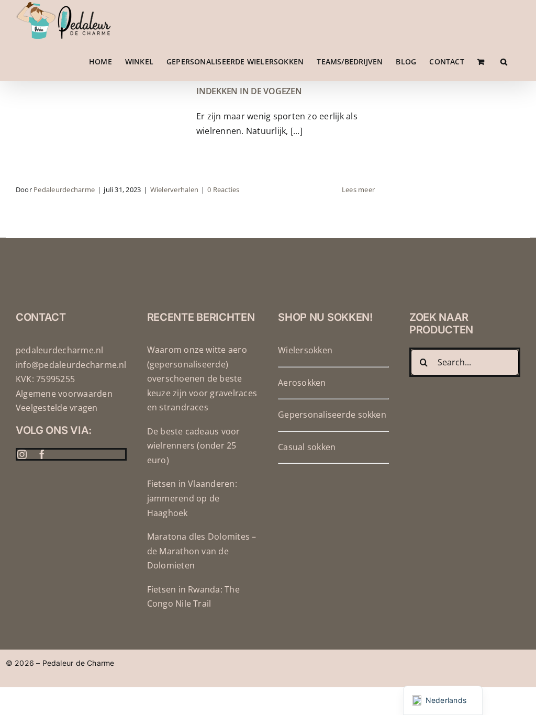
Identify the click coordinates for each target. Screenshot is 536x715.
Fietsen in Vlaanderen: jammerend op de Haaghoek (192, 498)
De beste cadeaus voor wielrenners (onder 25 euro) (193, 446)
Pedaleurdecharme (64, 189)
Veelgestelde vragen (57, 408)
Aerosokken (302, 382)
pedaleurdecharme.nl (60, 350)
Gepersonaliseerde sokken (332, 414)
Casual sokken (307, 447)
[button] (503, 61)
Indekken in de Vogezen (249, 91)
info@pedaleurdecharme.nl (71, 365)
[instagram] (22, 454)
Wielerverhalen (174, 189)
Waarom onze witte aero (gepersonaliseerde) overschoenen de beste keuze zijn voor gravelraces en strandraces (202, 378)
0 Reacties (223, 189)
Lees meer (358, 189)
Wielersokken (305, 350)
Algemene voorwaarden (64, 393)
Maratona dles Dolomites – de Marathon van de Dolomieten (201, 551)
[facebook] (42, 454)
